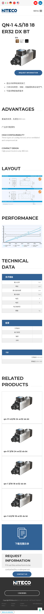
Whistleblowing (37, 603)
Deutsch (10, 3)
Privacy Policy (4, 604)
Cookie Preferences (23, 604)
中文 (14, 3)
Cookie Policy (13, 604)
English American (18, 3)
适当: (16, 37)
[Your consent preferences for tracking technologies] (40, 610)
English (3, 3)
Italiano (7, 3)
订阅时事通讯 (22, 593)
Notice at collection (7, 612)
